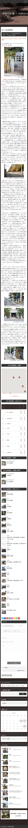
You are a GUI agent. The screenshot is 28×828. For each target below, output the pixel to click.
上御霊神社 (5, 79)
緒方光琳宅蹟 (9, 512)
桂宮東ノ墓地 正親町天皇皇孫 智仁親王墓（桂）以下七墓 (16, 538)
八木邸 (10, 760)
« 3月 (2, 730)
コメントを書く (12, 35)
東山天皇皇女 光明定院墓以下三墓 (14, 562)
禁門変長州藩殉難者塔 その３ (14, 778)
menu (26, 1)
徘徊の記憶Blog (16, 33)
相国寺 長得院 (10, 592)
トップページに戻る (7, 675)
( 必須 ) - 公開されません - (8, 641)
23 (24, 726)
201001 (12, 33)
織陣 (9, 748)
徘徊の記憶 (11, 826)
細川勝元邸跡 (9, 568)
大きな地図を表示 (15, 396)
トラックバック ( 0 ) (7, 625)
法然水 (8, 574)
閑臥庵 (8, 605)
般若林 (8, 586)
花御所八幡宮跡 (10, 494)
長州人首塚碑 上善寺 (11, 610)
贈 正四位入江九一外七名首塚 (13, 599)
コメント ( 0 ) (20, 625)
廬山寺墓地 (11, 803)
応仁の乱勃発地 (10, 462)
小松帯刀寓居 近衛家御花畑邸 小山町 (15, 580)
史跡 (4, 34)
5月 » (5, 730)
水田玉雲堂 (9, 506)
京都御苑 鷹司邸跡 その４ (14, 766)
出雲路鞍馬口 (11, 784)
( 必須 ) (5, 637)
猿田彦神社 (9, 525)
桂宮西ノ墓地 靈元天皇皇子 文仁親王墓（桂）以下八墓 (16, 544)
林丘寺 (10, 754)
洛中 (20, 33)
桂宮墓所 (8, 549)
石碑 (23, 81)
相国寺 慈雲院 (10, 555)
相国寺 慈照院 (10, 531)
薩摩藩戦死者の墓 (20, 670)
